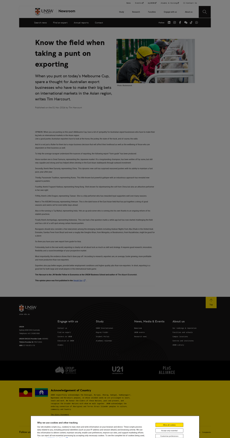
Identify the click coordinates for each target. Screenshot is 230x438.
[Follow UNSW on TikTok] (191, 22)
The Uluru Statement (60, 414)
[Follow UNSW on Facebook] (180, 22)
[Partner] (65, 12)
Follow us (25, 432)
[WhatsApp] (196, 22)
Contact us (62, 328)
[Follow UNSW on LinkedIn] (169, 22)
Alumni (60, 345)
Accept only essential (169, 430)
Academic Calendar (104, 341)
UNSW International (104, 328)
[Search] (205, 12)
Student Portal (102, 336)
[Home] (44, 12)
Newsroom (138, 328)
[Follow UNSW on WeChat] (185, 22)
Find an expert (60, 22)
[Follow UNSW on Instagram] (174, 22)
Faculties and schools (182, 332)
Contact (99, 22)
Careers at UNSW (65, 336)
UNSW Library (178, 345)
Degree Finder (102, 332)
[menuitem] (121, 12)
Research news (140, 336)
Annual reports (81, 22)
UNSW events (139, 332)
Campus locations (180, 336)
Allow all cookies (169, 425)
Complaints (206, 432)
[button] (211, 302)
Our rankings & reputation (184, 328)
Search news (40, 22)
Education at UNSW (66, 341)
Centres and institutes (183, 341)
